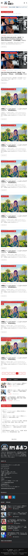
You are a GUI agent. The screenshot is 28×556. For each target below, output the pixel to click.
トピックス (14, 302)
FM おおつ (8, 552)
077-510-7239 (6, 468)
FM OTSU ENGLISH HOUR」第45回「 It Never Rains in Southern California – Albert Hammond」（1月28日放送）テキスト (13, 39)
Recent (4, 379)
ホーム (4, 549)
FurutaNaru (4, 35)
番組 (2, 304)
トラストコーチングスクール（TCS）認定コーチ (10, 486)
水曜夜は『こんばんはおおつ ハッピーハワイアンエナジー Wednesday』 (14, 322)
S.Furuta (9, 386)
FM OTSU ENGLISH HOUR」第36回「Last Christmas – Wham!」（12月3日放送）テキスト (14, 74)
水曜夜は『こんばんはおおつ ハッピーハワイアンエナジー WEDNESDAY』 (14, 109)
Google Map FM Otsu (5, 466)
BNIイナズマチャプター (5, 485)
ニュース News (20, 338)
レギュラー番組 (12, 89)
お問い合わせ (10, 550)
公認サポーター (21, 549)
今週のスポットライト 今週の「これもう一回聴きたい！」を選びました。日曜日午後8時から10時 (17, 391)
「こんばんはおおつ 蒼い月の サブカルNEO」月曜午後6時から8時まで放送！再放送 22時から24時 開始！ (17, 398)
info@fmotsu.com (7, 477)
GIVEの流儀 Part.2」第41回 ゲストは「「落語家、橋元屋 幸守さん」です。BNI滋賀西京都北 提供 (17, 534)
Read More (4, 46)
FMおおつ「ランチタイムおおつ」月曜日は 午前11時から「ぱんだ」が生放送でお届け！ (17, 384)
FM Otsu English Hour (5, 17)
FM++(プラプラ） (13, 17)
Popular (9, 379)
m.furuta (3, 319)
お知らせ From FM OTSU (6, 302)
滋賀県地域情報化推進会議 (6, 488)
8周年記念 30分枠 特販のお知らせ (16, 7)
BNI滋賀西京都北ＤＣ (5, 484)
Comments (16, 379)
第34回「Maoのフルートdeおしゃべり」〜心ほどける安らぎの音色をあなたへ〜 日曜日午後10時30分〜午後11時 (17, 527)
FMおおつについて (16, 550)
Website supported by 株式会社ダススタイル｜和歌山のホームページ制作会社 (15, 553)
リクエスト (16, 549)
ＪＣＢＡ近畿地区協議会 (5, 482)
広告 (7, 549)
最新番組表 (11, 549)
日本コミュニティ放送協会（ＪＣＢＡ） (8, 480)
